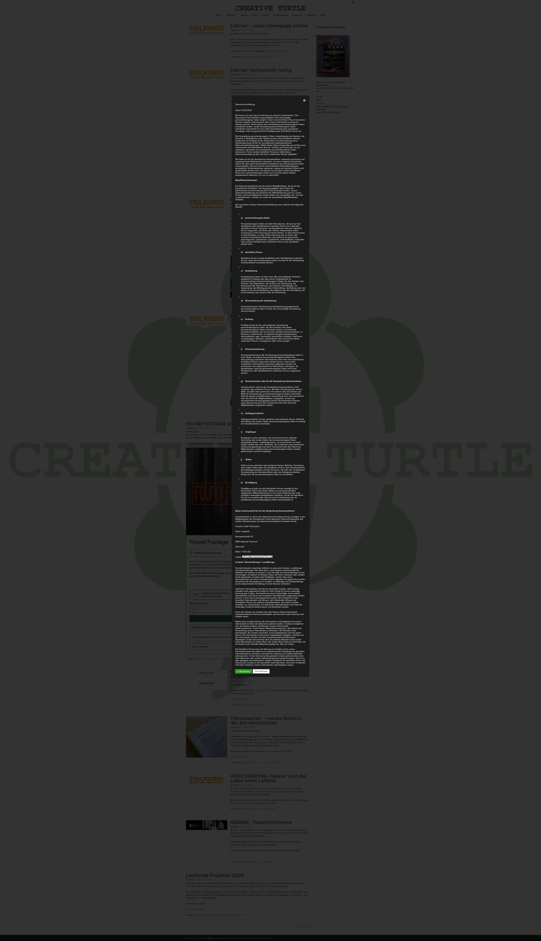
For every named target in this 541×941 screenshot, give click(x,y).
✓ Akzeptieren (243, 671)
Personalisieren (261, 671)
